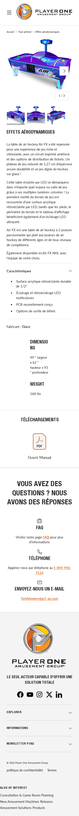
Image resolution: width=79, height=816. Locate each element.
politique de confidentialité (25, 770)
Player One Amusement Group (31, 762)
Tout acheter (25, 32)
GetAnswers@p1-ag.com (39, 598)
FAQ (46, 537)
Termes (52, 770)
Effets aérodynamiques (47, 32)
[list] (39, 71)
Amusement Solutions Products (22, 808)
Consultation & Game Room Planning (27, 795)
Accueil (10, 32)
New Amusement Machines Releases (26, 801)
